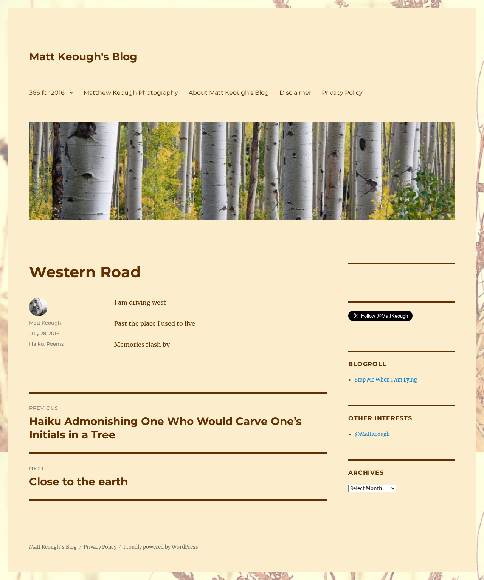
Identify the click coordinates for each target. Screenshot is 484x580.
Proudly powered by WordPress (160, 547)
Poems (55, 344)
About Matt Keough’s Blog (229, 92)
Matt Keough (45, 323)
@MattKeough (372, 434)
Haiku (36, 344)
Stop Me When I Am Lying (386, 380)
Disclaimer (295, 92)
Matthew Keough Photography (131, 92)
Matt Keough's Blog (83, 56)
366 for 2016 (47, 92)
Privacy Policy (342, 92)
